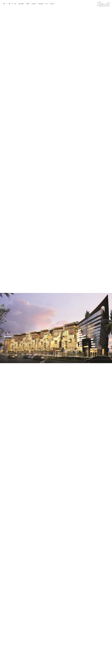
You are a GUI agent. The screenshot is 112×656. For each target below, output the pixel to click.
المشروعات (40, 4)
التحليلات (34, 4)
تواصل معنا (21, 4)
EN (15, 4)
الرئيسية (52, 4)
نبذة (47, 4)
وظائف (27, 4)
